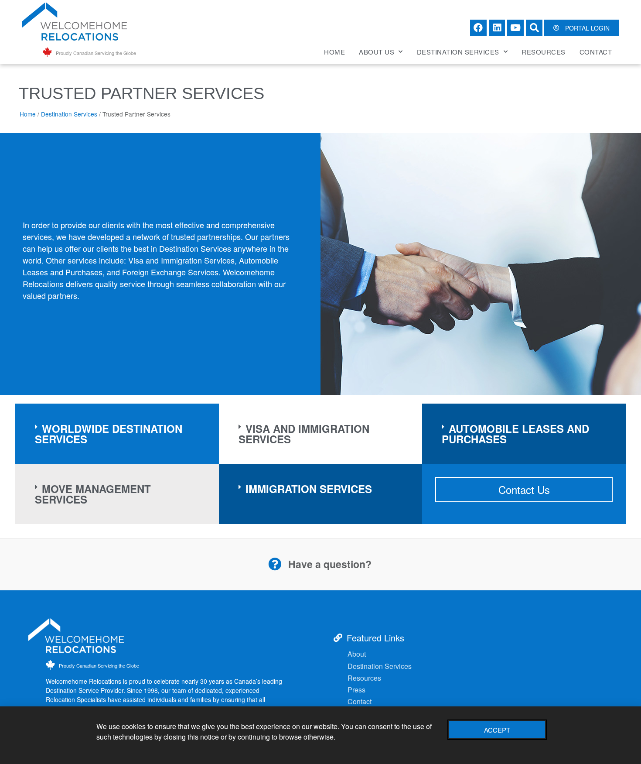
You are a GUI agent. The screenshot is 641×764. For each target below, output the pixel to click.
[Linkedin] (497, 28)
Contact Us (524, 489)
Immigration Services (308, 488)
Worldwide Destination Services (108, 433)
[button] (117, 434)
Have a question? (330, 564)
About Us (376, 51)
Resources (544, 51)
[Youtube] (515, 28)
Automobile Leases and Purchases (515, 433)
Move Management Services (93, 494)
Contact (596, 51)
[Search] (534, 28)
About (357, 654)
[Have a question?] (274, 564)
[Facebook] (478, 28)
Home (334, 51)
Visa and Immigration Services (304, 433)
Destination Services (458, 51)
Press (356, 690)
